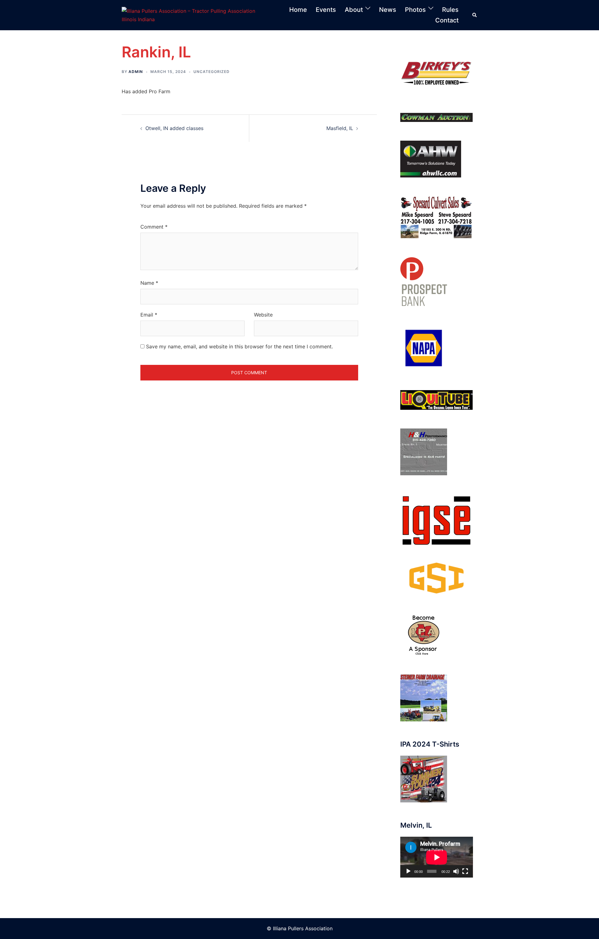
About (354, 9)
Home (298, 9)
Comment (154, 227)
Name (149, 283)
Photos (415, 9)
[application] (436, 857)
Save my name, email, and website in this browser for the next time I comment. (239, 346)
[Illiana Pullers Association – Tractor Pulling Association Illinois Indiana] (195, 15)
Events (326, 9)
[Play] (408, 871)
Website (263, 315)
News (387, 9)
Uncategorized (211, 71)
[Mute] (456, 871)
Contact (447, 20)
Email (148, 315)
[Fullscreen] (465, 871)
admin (136, 71)
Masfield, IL (339, 128)
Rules (450, 9)
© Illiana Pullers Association (300, 928)
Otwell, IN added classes (174, 128)
